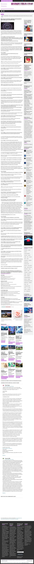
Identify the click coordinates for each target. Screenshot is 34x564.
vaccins (29, 287)
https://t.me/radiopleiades (18, 301)
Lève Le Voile (30, 96)
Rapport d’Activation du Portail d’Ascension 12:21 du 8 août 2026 (28, 331)
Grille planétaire (6, 15)
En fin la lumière (29, 108)
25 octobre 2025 (18, 350)
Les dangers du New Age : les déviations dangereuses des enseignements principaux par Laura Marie (28, 321)
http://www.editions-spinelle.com (7, 448)
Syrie (27, 284)
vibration (25, 289)
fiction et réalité (30, 265)
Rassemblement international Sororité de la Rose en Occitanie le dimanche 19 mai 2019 (17, 319)
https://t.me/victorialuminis (14, 298)
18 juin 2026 (3, 330)
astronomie (25, 255)
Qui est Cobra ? (28, 155)
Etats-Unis (25, 265)
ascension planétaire (27, 253)
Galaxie (25, 267)
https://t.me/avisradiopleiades (5, 300)
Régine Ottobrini (26, 329)
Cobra (25, 258)
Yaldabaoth (28, 289)
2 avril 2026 (10, 335)
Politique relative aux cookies (25, 562)
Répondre (4, 455)
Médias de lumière (18, 360)
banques (29, 255)
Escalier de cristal (26, 263)
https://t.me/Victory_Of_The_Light (17, 304)
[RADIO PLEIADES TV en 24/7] (28, 41)
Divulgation (30, 260)
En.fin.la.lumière (29, 114)
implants (25, 270)
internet (28, 270)
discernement (26, 260)
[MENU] (3, 11)
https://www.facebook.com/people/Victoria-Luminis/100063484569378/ (11, 286)
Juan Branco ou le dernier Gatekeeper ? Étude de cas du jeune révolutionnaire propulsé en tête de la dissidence (6, 319)
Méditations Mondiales (11, 375)
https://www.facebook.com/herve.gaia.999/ (10, 284)
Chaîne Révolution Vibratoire (28, 107)
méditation (28, 275)
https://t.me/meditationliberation (5, 303)
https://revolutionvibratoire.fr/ (11, 278)
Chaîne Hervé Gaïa (26, 106)
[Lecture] (25, 50)
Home (2, 15)
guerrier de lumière (29, 267)
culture (27, 258)
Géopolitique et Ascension (19, 376)
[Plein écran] (31, 50)
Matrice (25, 275)
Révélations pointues (3, 360)
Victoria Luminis (26, 99)
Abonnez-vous (20, 554)
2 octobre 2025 (4, 368)
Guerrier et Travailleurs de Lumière (4, 377)
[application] (28, 49)
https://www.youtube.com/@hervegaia (12, 292)
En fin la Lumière (29, 113)
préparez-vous (26, 282)
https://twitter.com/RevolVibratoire (8, 282)
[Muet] (30, 50)
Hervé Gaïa (7, 21)
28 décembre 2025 (18, 333)
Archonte (25, 251)
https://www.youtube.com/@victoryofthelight (13, 293)
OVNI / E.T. (2, 359)
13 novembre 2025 (4, 350)
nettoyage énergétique (27, 277)
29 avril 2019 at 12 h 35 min (10, 386)
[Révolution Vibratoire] (2, 11)
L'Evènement (26, 272)
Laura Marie (29, 272)
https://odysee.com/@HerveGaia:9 (9, 294)
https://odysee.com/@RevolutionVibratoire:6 (10, 295)
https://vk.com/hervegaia (5, 283)
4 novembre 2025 (11, 349)
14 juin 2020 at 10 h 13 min (10, 459)
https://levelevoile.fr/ (7, 277)
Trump (25, 287)
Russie (25, 284)
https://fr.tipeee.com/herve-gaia (9, 279)
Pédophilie (30, 282)
